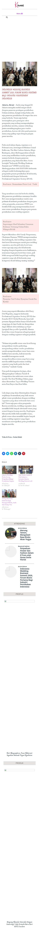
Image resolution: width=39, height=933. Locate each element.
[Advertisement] (19, 40)
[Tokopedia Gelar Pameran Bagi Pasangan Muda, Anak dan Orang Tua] (9, 493)
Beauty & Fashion (24, 546)
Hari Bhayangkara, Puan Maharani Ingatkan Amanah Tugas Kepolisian (19, 754)
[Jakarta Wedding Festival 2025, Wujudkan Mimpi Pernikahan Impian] (9, 470)
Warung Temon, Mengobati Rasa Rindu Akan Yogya (25, 535)
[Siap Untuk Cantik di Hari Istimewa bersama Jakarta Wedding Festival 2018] (25, 470)
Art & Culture (22, 528)
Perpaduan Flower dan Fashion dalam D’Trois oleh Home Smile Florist (27, 554)
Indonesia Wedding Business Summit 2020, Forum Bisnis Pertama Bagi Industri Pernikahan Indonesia (26, 578)
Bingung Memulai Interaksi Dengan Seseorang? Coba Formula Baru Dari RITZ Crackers (19, 924)
